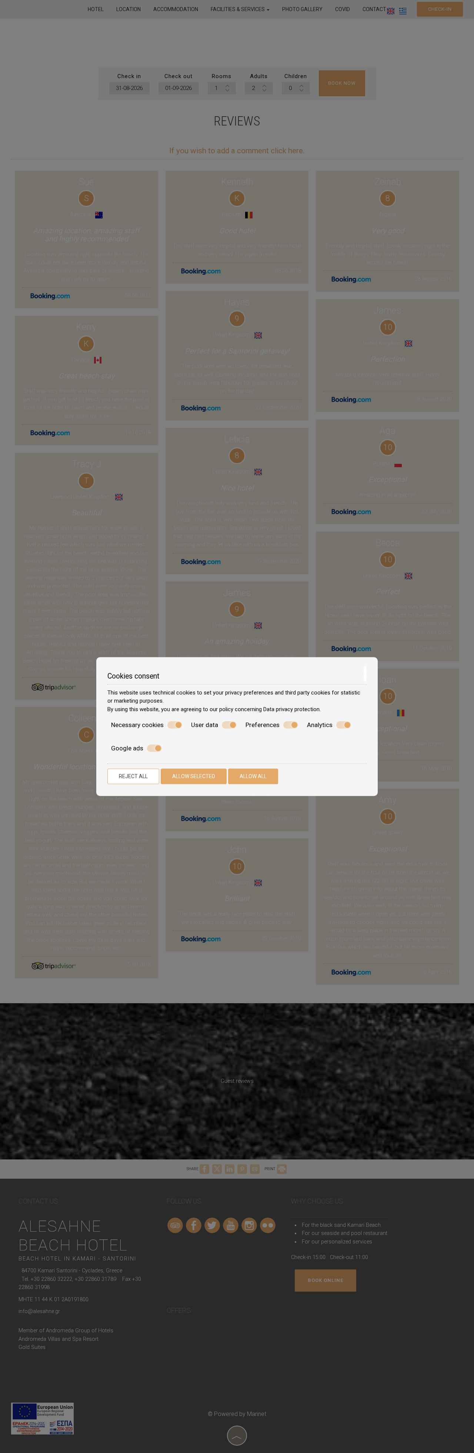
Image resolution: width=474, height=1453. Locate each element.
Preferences (263, 725)
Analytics (320, 725)
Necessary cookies (137, 725)
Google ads (127, 748)
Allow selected (193, 776)
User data (204, 725)
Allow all (253, 776)
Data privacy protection (291, 709)
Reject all (133, 776)
